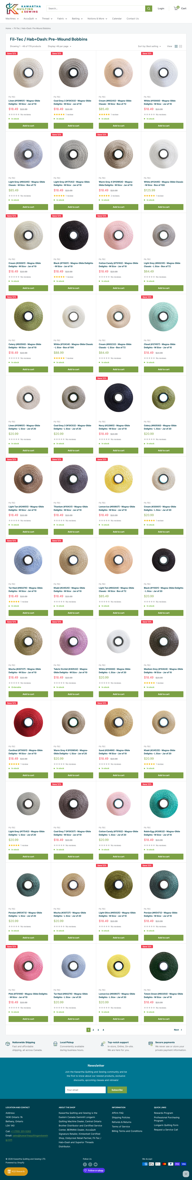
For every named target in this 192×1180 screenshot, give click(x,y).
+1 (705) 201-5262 (21, 1131)
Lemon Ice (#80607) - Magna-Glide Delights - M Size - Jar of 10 (117, 508)
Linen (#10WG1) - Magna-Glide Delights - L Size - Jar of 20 (24, 427)
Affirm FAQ (117, 1113)
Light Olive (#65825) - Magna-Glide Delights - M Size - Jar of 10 (117, 914)
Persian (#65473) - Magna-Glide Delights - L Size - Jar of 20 (25, 914)
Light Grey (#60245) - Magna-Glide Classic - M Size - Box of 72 (27, 183)
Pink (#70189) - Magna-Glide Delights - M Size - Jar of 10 (28, 995)
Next (176, 1029)
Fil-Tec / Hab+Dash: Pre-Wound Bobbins (32, 28)
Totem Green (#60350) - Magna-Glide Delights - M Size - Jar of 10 (163, 995)
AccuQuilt (29, 18)
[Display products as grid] (176, 46)
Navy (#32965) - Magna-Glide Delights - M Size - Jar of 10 (114, 427)
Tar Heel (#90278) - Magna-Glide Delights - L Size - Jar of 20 (71, 995)
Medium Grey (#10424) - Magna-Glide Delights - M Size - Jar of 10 (163, 671)
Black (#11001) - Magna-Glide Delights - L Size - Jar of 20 (163, 589)
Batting (76, 18)
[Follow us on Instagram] (90, 1164)
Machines (11, 18)
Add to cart (28, 125)
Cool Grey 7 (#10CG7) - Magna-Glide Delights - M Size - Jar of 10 (72, 833)
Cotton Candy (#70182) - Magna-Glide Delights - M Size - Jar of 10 (118, 265)
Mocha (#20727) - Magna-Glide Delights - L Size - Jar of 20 (70, 914)
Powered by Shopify (15, 1162)
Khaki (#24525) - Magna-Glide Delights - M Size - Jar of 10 (69, 589)
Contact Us (133, 18)
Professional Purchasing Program (166, 1119)
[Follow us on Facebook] (85, 1164)
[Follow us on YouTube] (96, 1164)
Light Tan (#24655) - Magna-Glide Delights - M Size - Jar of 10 (26, 508)
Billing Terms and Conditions (127, 1131)
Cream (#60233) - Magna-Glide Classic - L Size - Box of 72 (115, 346)
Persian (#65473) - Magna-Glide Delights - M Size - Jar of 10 (160, 914)
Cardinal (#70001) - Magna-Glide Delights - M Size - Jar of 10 (26, 752)
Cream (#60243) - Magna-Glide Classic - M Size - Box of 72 (115, 102)
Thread (45, 18)
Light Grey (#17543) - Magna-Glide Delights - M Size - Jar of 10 (72, 183)
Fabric (60, 18)
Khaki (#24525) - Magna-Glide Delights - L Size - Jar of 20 (159, 752)
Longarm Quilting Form (166, 1125)
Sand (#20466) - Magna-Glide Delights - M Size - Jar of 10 (114, 752)
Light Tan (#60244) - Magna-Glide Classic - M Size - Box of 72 (116, 589)
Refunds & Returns (121, 1122)
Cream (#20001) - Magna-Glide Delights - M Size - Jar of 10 (25, 265)
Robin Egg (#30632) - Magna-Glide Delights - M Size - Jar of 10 (162, 833)
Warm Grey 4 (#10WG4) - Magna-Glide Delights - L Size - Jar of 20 (71, 752)
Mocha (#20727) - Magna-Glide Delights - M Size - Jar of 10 (25, 671)
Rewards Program (163, 1113)
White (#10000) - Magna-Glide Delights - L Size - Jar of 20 (114, 671)
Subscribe (117, 1089)
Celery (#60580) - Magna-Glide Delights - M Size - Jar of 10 (25, 346)
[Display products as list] (180, 46)
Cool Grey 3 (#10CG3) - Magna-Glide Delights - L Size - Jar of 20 (72, 427)
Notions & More (96, 18)
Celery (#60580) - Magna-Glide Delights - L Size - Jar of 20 (160, 427)
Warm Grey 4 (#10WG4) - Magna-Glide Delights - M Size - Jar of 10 (116, 183)
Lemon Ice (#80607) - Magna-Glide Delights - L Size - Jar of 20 (117, 995)
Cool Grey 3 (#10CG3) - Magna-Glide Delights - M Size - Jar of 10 (72, 102)
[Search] (148, 8)
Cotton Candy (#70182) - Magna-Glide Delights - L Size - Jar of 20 (118, 833)
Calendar (117, 18)
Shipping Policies (121, 1117)
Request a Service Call (166, 1129)
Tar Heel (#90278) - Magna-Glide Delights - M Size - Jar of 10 (26, 589)
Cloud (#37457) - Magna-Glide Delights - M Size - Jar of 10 (159, 346)
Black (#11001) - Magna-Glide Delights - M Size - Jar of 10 (73, 265)
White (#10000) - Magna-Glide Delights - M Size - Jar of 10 (160, 102)
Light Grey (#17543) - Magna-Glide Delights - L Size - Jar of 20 (27, 833)
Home (8, 28)
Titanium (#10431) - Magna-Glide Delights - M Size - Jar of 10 (71, 508)
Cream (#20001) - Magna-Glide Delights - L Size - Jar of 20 (160, 508)
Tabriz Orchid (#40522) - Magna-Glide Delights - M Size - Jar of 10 (71, 671)
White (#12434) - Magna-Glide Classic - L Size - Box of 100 (73, 346)
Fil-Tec (12, 97)
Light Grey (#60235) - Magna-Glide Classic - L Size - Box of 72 (162, 265)
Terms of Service (121, 1126)
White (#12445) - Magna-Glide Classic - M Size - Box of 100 (163, 183)
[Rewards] (16, 1171)
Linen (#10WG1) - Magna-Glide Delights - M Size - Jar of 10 (24, 102)
